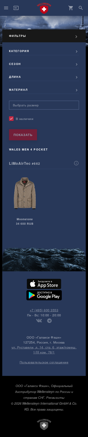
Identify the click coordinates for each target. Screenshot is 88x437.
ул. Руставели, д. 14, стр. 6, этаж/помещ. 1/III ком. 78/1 (44, 349)
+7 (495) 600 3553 (44, 310)
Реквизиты (55, 397)
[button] (16, 9)
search (80, 8)
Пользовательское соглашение (44, 362)
